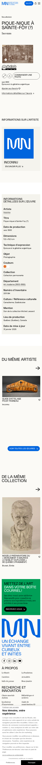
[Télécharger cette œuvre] (9, 76)
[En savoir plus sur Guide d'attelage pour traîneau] (21, 386)
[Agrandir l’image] (4, 76)
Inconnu (7, 212)
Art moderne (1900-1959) (15, 284)
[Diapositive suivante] (38, 368)
